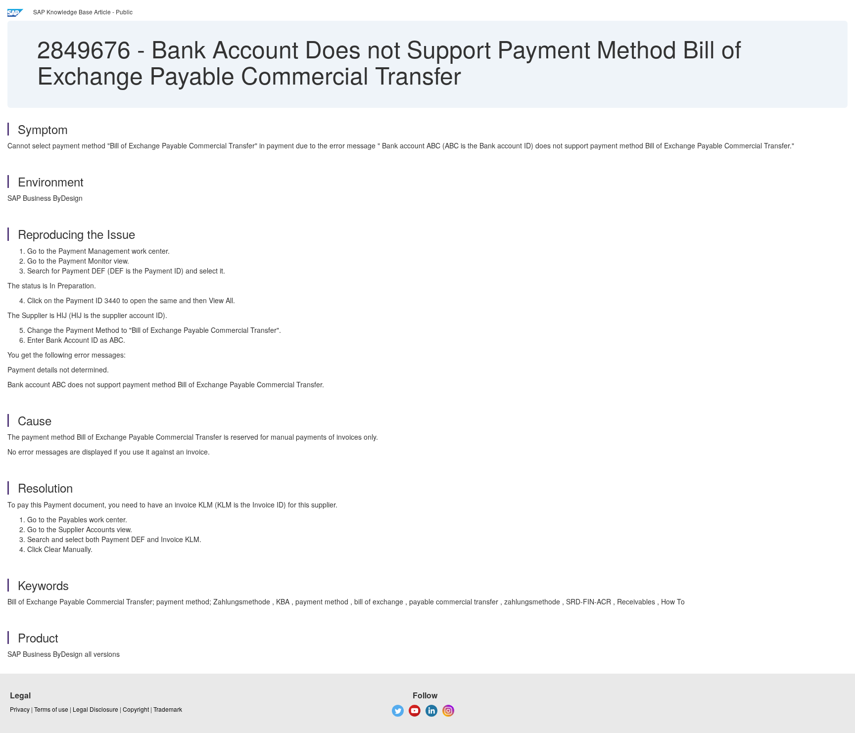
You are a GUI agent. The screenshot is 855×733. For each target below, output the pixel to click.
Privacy (20, 709)
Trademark (167, 709)
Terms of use (51, 709)
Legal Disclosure (95, 709)
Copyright (136, 709)
